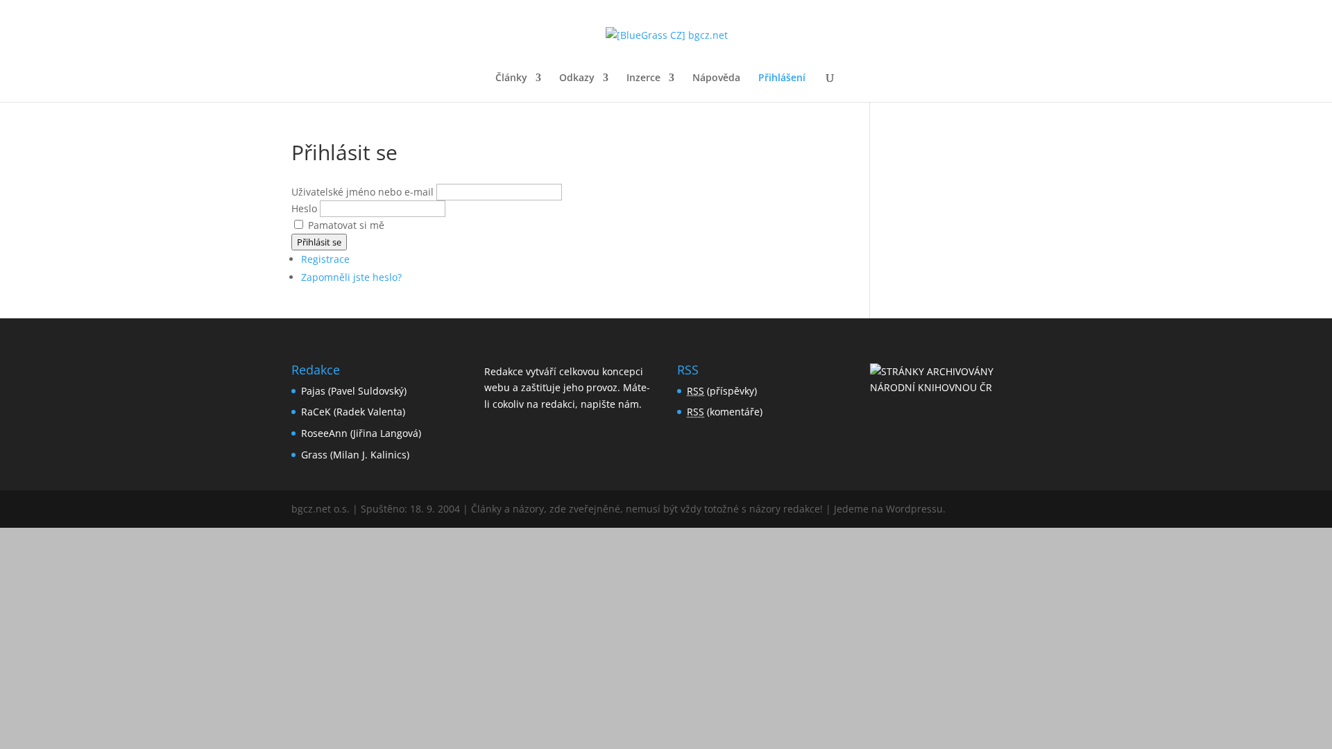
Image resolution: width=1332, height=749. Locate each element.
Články (511, 78)
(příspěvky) (722, 390)
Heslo (304, 208)
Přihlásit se (319, 242)
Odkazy (577, 78)
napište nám (610, 404)
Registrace (325, 259)
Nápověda (716, 78)
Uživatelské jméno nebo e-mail (362, 191)
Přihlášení (781, 78)
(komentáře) (724, 411)
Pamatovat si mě (346, 225)
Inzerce (643, 78)
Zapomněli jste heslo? (351, 277)
